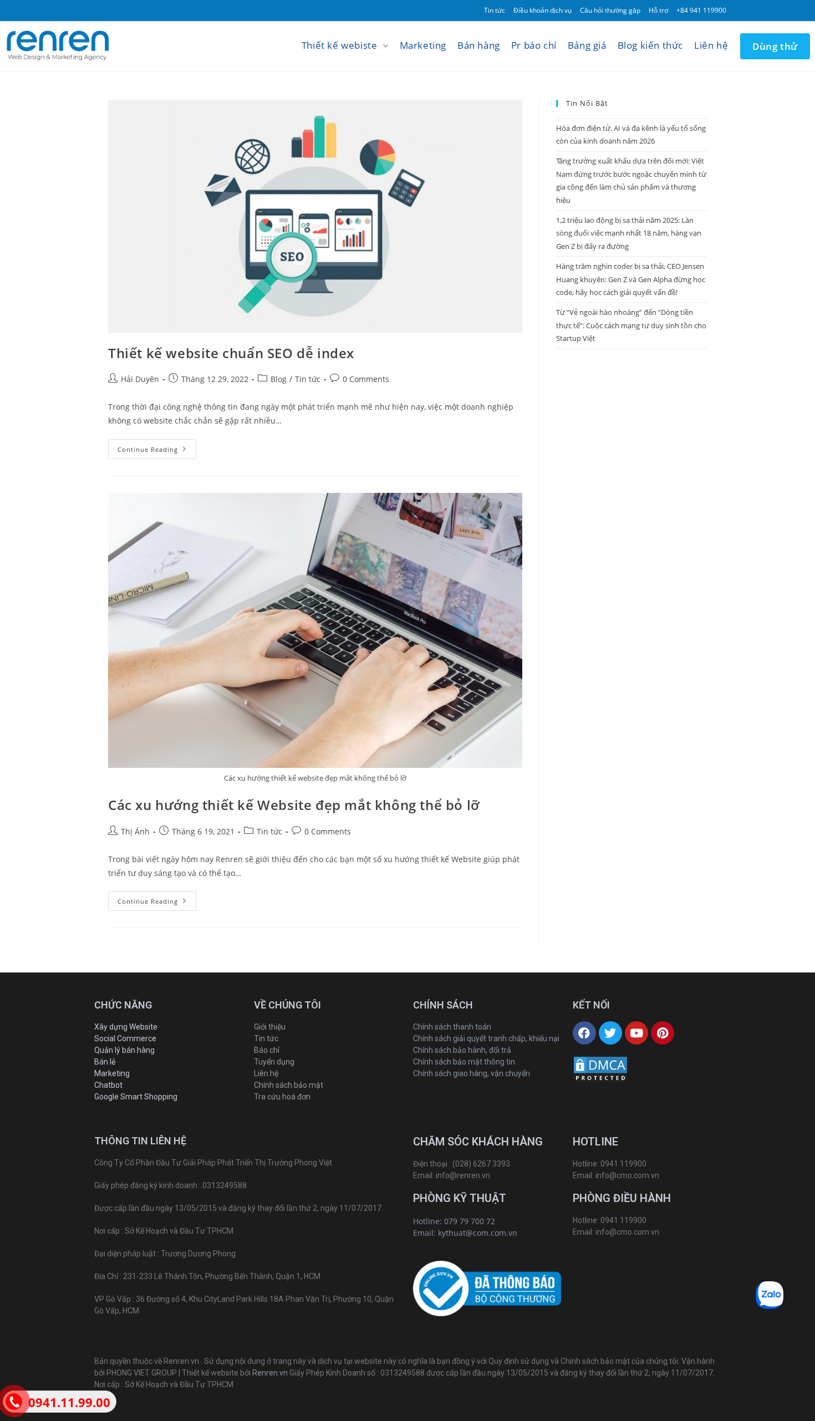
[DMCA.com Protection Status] (600, 1069)
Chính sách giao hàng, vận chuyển (471, 1073)
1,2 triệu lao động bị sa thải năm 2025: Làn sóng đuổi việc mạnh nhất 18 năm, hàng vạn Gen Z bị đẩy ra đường (628, 233)
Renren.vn (270, 1372)
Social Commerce (125, 1038)
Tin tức (494, 10)
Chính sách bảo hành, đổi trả (462, 1050)
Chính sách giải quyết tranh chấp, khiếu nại (486, 1038)
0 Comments (366, 379)
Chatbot (108, 1085)
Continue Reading (148, 449)
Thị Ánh (135, 831)
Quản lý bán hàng (124, 1050)
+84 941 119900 (701, 10)
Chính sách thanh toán (452, 1026)
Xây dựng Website (125, 1026)
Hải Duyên (140, 379)
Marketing (112, 1073)
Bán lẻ (104, 1061)
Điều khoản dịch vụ (542, 10)
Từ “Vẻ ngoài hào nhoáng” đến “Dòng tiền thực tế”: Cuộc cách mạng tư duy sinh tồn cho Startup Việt (631, 325)
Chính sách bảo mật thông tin (464, 1061)
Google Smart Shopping (135, 1096)
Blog (279, 379)
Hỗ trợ (658, 10)
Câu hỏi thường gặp (610, 10)
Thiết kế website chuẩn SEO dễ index (231, 353)
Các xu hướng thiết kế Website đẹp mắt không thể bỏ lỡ (294, 805)
